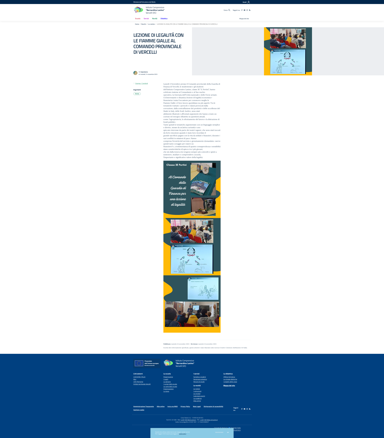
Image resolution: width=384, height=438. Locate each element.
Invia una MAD (173, 406)
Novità (143, 24)
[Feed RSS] (250, 10)
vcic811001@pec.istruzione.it (209, 420)
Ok (228, 432)
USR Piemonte (138, 381)
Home (137, 24)
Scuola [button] (137, 18)
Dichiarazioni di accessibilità (213, 406)
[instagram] (247, 10)
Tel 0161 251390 (171, 420)
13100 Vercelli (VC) (197, 418)
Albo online (197, 401)
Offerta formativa (229, 377)
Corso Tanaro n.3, (186, 418)
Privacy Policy (185, 406)
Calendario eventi (199, 396)
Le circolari (196, 393)
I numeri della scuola (170, 384)
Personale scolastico (200, 379)
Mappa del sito (244, 18)
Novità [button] (154, 18)
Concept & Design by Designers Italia (227, 428)
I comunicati (197, 391)
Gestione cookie (138, 410)
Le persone (167, 381)
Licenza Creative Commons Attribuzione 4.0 (228, 348)
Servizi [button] (146, 18)
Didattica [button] (164, 18)
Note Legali (197, 406)
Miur (134, 379)
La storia (166, 391)
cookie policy (182, 434)
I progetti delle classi (230, 381)
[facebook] (242, 10)
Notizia (137, 94)
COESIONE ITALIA (139, 377)
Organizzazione (168, 389)
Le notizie (151, 24)
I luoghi (165, 379)
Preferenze (219, 432)
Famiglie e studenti (199, 377)
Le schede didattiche (230, 379)
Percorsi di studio (198, 381)
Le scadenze (197, 398)
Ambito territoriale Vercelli (142, 384)
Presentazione (168, 377)
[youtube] (244, 10)
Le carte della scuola (170, 386)
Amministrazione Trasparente (143, 406)
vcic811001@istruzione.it (188, 420)
